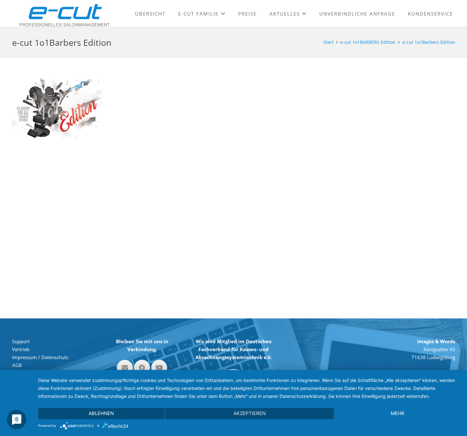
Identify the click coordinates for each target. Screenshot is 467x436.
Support (21, 341)
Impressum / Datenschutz (40, 357)
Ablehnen (101, 413)
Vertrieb (21, 349)
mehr (397, 413)
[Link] (64, 15)
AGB (17, 365)
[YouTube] (159, 368)
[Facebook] (142, 368)
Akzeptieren (250, 413)
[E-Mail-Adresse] (125, 368)
